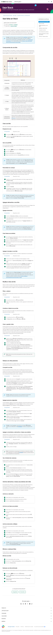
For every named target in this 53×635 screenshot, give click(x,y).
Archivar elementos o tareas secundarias (44, 34)
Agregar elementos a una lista (43, 26)
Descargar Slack (10, 626)
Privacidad (17, 626)
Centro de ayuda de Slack (7, 15)
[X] (27, 604)
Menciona (13, 118)
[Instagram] (23, 604)
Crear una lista (41, 23)
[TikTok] (31, 604)
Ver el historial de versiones (43, 31)
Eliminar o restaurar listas (43, 36)
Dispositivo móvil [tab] (16, 131)
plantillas (25, 37)
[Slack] (4, 626)
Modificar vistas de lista (43, 28)
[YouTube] (29, 604)
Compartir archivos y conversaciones (23, 15)
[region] (19, 100)
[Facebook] (25, 604)
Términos (22, 626)
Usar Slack (14, 15)
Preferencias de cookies (29, 626)
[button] (15, 592)
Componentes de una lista (43, 21)
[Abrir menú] (51, 1)
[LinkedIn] (21, 604)
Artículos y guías (17, 1)
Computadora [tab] (7, 131)
